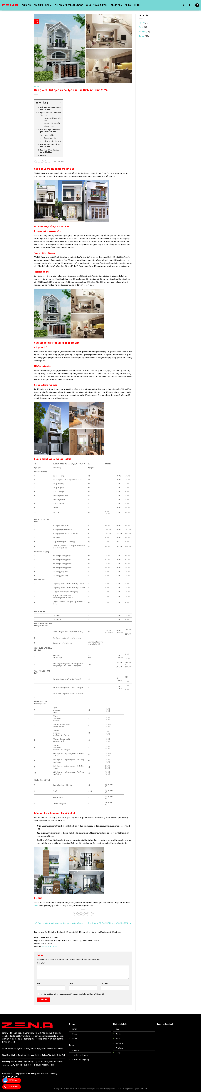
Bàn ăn (118, 1039)
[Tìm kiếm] (183, 5)
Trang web (104, 983)
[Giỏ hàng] (197, 5)
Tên (39, 983)
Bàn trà (118, 1034)
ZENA (36, 905)
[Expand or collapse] (60, 103)
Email (71, 983)
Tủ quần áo (119, 1048)
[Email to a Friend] (83, 913)
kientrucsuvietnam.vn (85, 1089)
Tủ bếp (118, 1053)
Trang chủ (26, 5)
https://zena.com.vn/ (49, 946)
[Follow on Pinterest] (12, 1077)
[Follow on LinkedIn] (14, 1077)
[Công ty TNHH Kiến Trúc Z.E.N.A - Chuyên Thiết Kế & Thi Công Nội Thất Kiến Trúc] (10, 5)
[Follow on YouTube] (17, 1077)
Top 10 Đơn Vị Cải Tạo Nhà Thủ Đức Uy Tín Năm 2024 (108, 923)
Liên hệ (137, 5)
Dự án (88, 5)
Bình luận (41, 963)
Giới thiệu (38, 5)
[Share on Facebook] (75, 913)
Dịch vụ (48, 5)
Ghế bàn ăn (119, 1043)
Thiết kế (74, 1029)
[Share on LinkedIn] (92, 913)
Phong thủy (116, 5)
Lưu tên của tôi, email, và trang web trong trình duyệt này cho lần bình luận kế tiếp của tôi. (72, 994)
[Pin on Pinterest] (87, 913)
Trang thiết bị (100, 5)
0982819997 (13, 1080)
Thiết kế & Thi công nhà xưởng (69, 5)
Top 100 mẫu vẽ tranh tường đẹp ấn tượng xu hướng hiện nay (60, 923)
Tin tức (127, 5)
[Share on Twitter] (79, 913)
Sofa (117, 1029)
